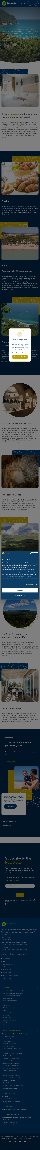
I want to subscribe (20, 357)
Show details (30, 584)
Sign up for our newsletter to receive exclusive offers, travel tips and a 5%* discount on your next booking (20, 345)
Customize (18, 595)
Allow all (20, 590)
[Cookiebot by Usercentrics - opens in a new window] (30, 553)
